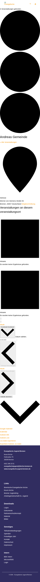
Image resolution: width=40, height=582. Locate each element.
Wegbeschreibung (28, 204)
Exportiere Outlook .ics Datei (10, 444)
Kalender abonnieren (6, 396)
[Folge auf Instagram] (25, 578)
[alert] (20, 240)
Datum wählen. (21, 337)
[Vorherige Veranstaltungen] (0, 319)
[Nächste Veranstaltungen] (0, 322)
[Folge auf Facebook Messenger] (16, 578)
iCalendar (3, 432)
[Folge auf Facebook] (21, 578)
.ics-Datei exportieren (8, 441)
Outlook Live (4, 438)
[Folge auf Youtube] (29, 578)
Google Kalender (6, 429)
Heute (2, 325)
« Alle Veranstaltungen (8, 142)
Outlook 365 (4, 435)
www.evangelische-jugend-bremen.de (17, 469)
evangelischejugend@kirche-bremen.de (18, 466)
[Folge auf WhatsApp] (12, 578)
